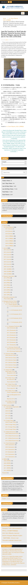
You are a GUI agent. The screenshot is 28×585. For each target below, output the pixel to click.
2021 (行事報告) (9, 238)
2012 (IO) (7, 418)
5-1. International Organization (11, 407)
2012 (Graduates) (11, 335)
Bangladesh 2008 (11, 373)
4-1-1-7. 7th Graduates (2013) (14, 322)
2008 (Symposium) (10, 444)
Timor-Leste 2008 (11, 375)
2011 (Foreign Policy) (10, 427)
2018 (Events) (8, 231)
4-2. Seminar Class (8, 353)
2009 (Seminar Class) (10, 357)
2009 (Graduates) (11, 328)
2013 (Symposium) (10, 456)
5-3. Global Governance (10, 431)
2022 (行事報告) (9, 241)
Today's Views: (6, 180)
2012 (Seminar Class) (10, 365)
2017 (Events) (8, 229)
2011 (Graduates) (11, 332)
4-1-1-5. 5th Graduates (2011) (14, 314)
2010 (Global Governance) (12, 436)
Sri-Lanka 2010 (11, 379)
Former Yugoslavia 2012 (13, 392)
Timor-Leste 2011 (11, 388)
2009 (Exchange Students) (13, 349)
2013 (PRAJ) (7, 278)
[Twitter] (9, 2)
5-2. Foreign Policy (8, 420)
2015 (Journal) (7, 254)
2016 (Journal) (7, 257)
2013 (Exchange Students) (13, 351)
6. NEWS (4, 459)
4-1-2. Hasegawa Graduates (12, 326)
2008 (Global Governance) (12, 433)
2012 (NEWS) (7, 470)
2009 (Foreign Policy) (10, 424)
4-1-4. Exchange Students (11, 347)
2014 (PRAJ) (7, 280)
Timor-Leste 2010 (11, 382)
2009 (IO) (7, 411)
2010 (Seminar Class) (10, 360)
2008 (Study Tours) (10, 371)
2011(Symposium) (9, 452)
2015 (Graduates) (11, 342)
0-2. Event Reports (13, 18)
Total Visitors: (6, 194)
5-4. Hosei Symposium (9, 443)
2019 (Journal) (7, 264)
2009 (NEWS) (7, 463)
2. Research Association (8, 276)
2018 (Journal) (7, 262)
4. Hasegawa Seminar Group (9, 301)
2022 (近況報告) (8, 271)
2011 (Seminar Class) (10, 362)
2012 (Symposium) (10, 454)
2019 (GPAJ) (7, 292)
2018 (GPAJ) (7, 290)
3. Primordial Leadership (8, 297)
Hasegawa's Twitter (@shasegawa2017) (12, 528)
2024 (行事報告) (9, 245)
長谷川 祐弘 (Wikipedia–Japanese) (10, 533)
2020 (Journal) (7, 266)
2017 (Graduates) (11, 344)
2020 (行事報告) (7, 20)
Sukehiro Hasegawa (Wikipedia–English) (12, 535)
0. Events (4, 225)
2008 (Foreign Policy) (10, 422)
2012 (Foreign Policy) (10, 429)
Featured (4, 473)
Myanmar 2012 (10, 398)
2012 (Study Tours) (10, 390)
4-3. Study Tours (8, 369)
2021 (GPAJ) (7, 294)
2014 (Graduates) (11, 340)
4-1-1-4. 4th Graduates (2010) (14, 310)
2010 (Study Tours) (10, 378)
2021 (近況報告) (8, 269)
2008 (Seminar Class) (10, 355)
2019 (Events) (8, 233)
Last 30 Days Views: (7, 186)
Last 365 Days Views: (8, 189)
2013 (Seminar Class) (10, 367)
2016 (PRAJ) (7, 285)
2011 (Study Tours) (10, 384)
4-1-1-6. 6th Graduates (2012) (14, 318)
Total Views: (5, 192)
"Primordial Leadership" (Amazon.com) (11, 540)
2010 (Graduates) (11, 330)
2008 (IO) (7, 408)
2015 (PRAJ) (7, 282)
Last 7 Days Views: (7, 183)
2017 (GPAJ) (7, 287)
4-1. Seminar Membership (10, 303)
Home (4, 18)
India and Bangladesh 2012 (14, 394)
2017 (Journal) (7, 259)
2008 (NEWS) (7, 460)
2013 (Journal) (7, 249)
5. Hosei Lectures (6, 405)
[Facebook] (11, 2)
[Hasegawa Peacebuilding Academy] (13, 7)
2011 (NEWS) (7, 468)
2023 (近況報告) (8, 274)
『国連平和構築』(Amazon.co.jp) (10, 538)
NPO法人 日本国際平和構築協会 (10, 530)
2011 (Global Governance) (12, 438)
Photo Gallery (7, 298)
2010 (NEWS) (7, 465)
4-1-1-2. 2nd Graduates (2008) (14, 306)
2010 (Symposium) (10, 449)
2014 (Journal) (7, 252)
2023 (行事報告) (9, 243)
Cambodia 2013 (11, 403)
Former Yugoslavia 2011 (13, 386)
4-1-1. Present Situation (11, 304)
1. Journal (4, 248)
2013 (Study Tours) (10, 401)
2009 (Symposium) (10, 447)
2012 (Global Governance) (12, 440)
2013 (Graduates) (11, 337)
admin (6, 39)
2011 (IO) (7, 415)
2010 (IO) (7, 413)
